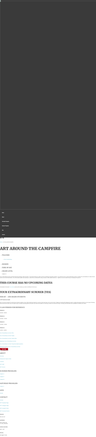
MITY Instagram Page (4, 405)
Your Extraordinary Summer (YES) (7, 332)
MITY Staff (2, 364)
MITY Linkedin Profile (4, 408)
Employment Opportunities (5, 358)
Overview (2, 356)
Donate (1, 393)
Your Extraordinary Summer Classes (7, 335)
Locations (2, 361)
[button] (4, 349)
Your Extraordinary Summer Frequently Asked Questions (11, 343)
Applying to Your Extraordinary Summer (8, 341)
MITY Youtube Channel (4, 411)
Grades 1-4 (2, 373)
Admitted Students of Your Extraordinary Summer (10, 346)
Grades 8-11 (2, 379)
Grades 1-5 (2, 386)
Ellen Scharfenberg (8, 259)
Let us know (11, 286)
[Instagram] (3, 238)
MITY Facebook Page (4, 402)
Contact (1, 400)
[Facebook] (0, 238)
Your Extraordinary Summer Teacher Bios (8, 338)
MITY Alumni (2, 367)
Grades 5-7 (2, 376)
